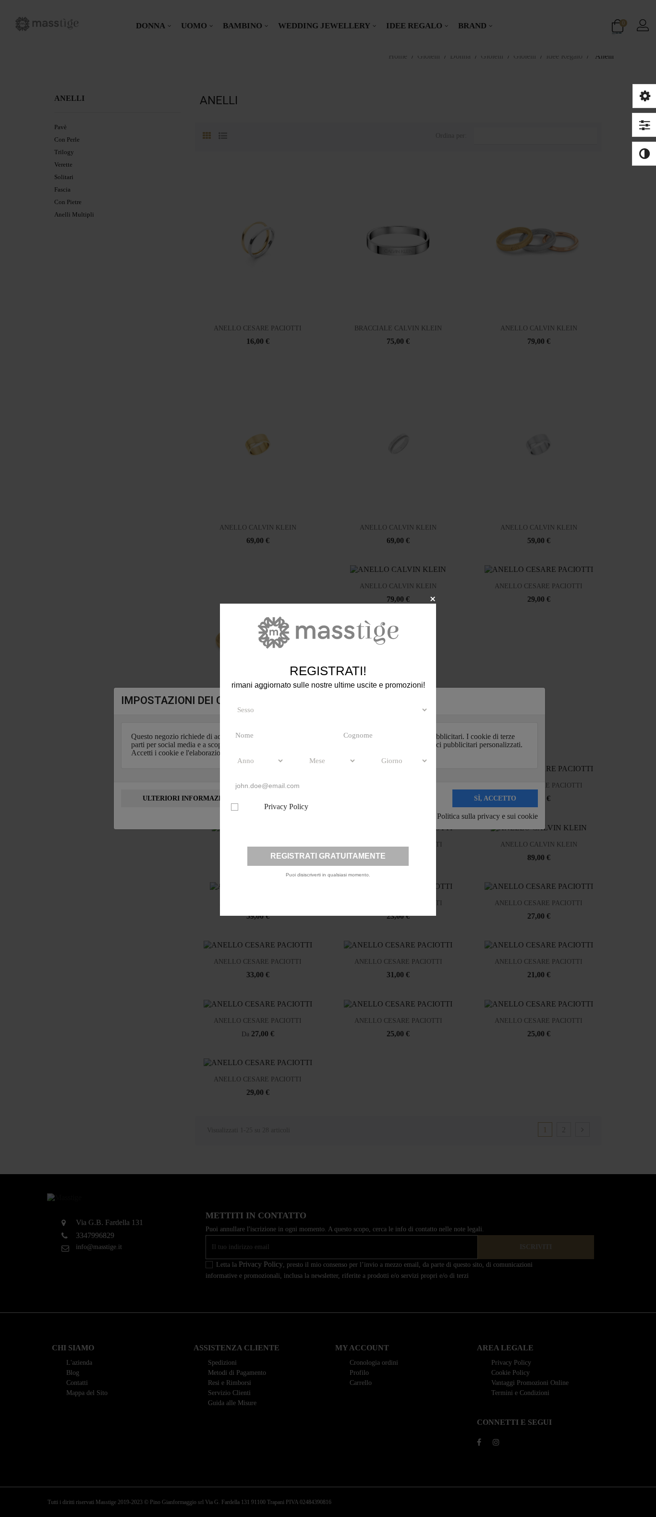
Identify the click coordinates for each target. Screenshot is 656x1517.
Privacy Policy (286, 806)
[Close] (432, 598)
